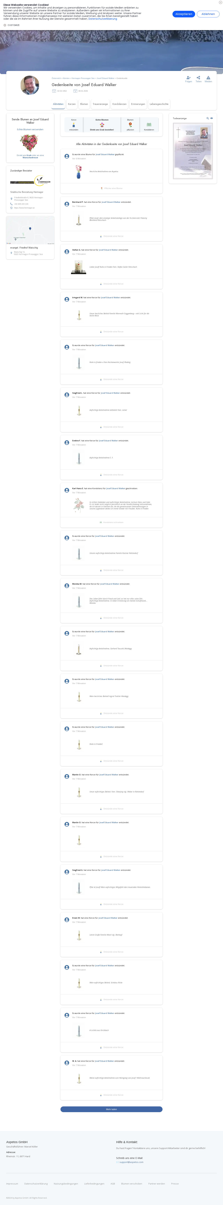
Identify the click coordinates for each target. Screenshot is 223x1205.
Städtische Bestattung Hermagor (26, 192)
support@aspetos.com (131, 1162)
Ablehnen (208, 14)
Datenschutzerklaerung (103, 19)
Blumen (84, 104)
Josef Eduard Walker (105, 78)
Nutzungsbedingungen (66, 1184)
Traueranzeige (100, 104)
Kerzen (72, 104)
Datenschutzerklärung (36, 1184)
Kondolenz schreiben (113, 522)
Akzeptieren (183, 14)
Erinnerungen (138, 104)
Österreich (56, 78)
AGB (113, 1184)
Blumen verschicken (131, 1184)
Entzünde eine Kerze (113, 236)
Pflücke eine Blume (113, 188)
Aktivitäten (58, 104)
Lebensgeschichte (159, 104)
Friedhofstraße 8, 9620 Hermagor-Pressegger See (28, 198)
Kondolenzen (119, 104)
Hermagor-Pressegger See (83, 78)
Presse (175, 1184)
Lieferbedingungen (94, 1184)
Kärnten (66, 78)
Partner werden (156, 1184)
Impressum (12, 1184)
